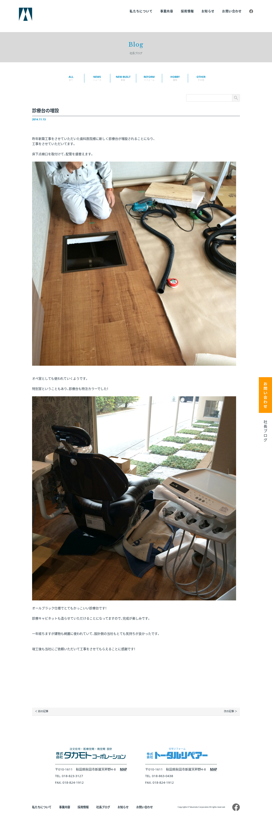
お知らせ (208, 11)
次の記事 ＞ (230, 711)
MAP (123, 769)
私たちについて (141, 11)
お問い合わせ (232, 11)
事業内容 (166, 11)
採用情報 (187, 11)
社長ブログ (103, 807)
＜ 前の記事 (41, 711)
